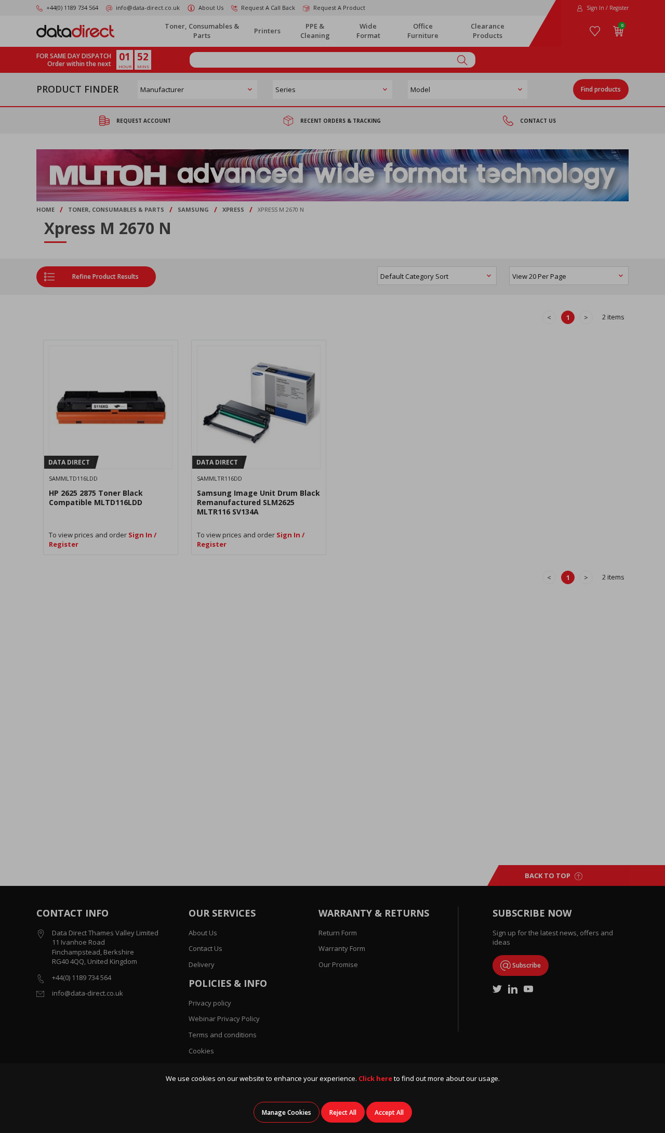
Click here (375, 1078)
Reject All (342, 1112)
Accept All (389, 1112)
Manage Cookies (286, 1112)
